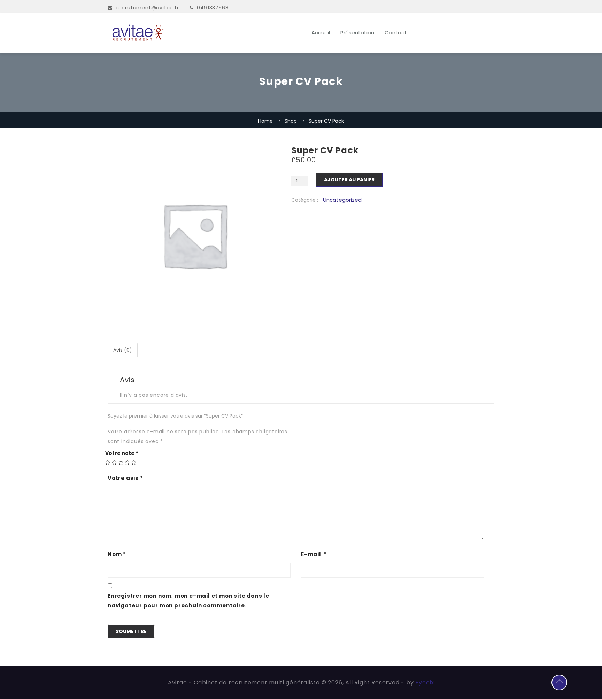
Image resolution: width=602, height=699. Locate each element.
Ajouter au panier (349, 179)
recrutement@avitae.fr (147, 7)
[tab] (123, 350)
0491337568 (213, 7)
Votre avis (125, 478)
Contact (396, 32)
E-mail (314, 554)
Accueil (320, 32)
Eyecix (424, 682)
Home (265, 120)
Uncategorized (342, 199)
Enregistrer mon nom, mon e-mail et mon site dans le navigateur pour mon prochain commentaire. (188, 600)
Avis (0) (122, 350)
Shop (291, 120)
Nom (117, 554)
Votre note (121, 453)
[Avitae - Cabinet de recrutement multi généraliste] (166, 33)
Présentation (357, 32)
